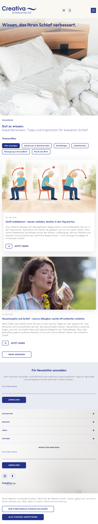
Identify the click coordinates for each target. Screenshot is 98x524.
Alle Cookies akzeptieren (22, 517)
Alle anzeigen (10, 145)
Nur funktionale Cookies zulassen (28, 509)
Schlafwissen (80, 145)
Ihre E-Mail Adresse (9, 386)
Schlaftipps (61, 145)
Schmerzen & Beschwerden (37, 145)
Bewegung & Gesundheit (16, 151)
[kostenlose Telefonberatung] (70, 10)
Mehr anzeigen (16, 354)
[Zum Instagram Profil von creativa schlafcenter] (4, 476)
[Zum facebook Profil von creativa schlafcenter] (12, 476)
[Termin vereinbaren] (64, 10)
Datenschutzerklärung (55, 501)
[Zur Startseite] (19, 10)
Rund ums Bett (41, 151)
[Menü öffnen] (93, 10)
